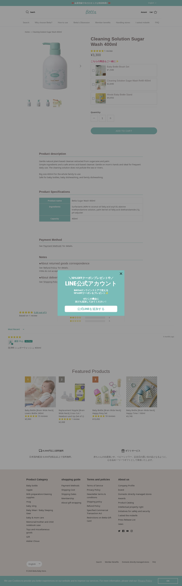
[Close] (121, 273)
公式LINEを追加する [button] (91, 309)
